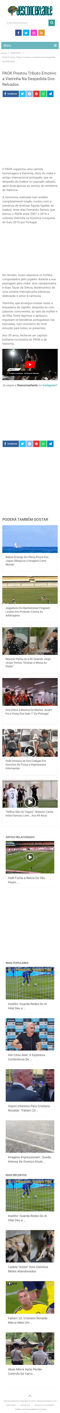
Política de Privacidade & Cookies (31, 1409)
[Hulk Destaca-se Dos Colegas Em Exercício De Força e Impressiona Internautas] (30, 743)
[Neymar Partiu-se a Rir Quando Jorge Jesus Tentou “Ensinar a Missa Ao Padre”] (30, 641)
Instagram (49, 385)
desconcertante (11, 1401)
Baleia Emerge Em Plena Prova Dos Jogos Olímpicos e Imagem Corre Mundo (27, 560)
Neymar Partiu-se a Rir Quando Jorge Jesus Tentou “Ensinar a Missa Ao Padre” (28, 662)
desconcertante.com (47, 1401)
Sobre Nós (11, 1405)
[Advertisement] (30, 133)
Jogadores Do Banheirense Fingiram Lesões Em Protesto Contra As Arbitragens (28, 611)
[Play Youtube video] (30, 364)
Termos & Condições (44, 1405)
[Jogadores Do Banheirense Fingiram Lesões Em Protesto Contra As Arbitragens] (30, 590)
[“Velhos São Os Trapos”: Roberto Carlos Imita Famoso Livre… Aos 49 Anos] (30, 794)
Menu (7, 45)
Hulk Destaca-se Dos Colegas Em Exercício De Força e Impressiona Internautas (26, 764)
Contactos (25, 1405)
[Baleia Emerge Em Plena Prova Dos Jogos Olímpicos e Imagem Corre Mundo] (30, 539)
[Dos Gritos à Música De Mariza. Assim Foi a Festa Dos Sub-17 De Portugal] (30, 692)
